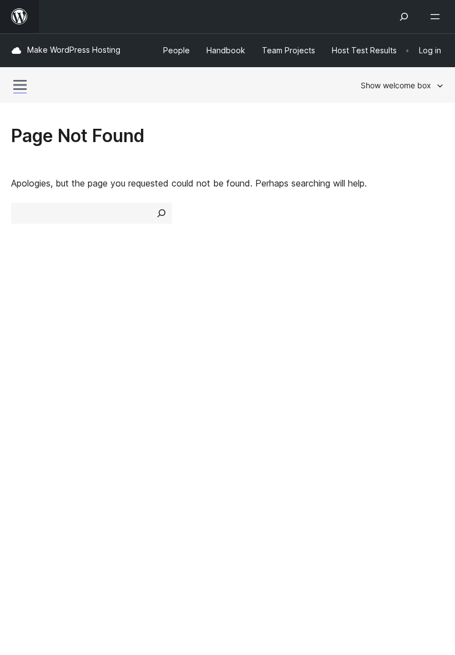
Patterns (139, 376)
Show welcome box (396, 85)
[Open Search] (403, 16)
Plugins (136, 356)
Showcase (143, 317)
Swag (361, 376)
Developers (256, 356)
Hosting (27, 356)
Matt (26, 432)
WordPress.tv (266, 376)
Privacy (26, 376)
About (23, 317)
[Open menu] (437, 16)
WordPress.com (49, 413)
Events (358, 337)
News (22, 337)
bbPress (33, 452)
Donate (365, 356)
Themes (138, 337)
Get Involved (370, 317)
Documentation (264, 337)
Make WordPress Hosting (73, 49)
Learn (244, 317)
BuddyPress (41, 471)
